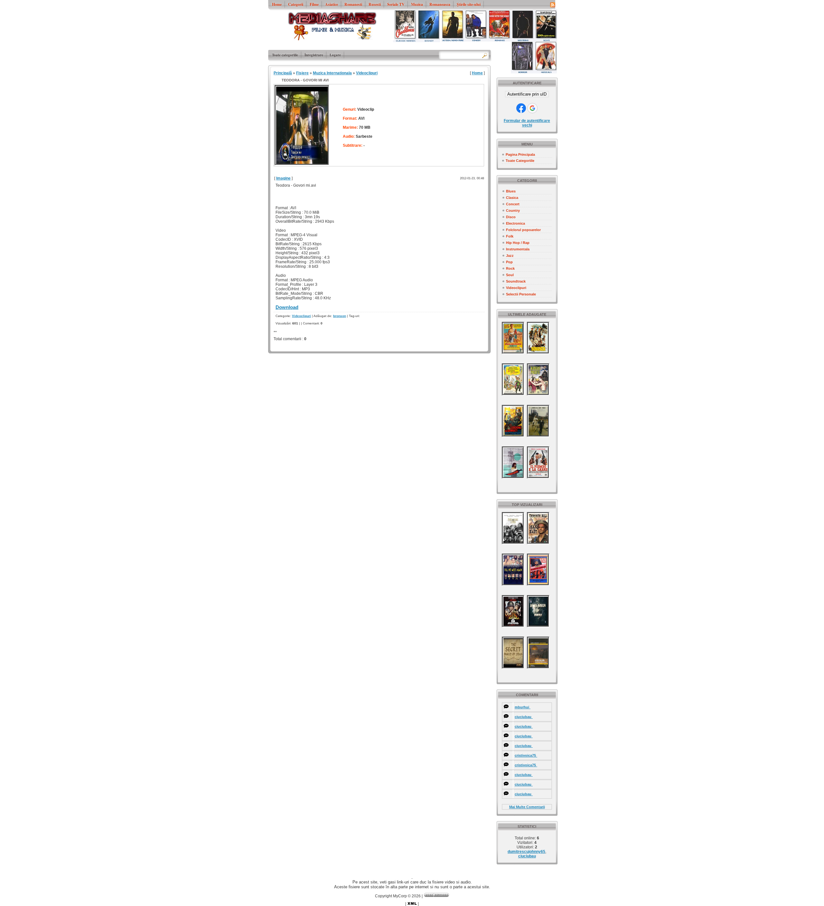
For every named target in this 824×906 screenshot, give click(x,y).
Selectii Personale (521, 294)
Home (477, 73)
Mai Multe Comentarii (527, 807)
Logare (335, 55)
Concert (513, 204)
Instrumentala (517, 249)
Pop (509, 262)
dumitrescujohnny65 (526, 851)
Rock (510, 268)
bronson (339, 316)
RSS (552, 4)
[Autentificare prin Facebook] (521, 108)
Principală (283, 73)
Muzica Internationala (332, 73)
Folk (509, 236)
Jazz (510, 255)
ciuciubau (527, 856)
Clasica (512, 198)
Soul (510, 275)
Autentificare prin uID (527, 94)
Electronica (515, 223)
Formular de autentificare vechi (527, 122)
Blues (511, 191)
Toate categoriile (285, 55)
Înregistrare (313, 55)
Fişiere (302, 73)
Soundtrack (516, 281)
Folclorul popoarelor (523, 230)
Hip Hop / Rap (517, 243)
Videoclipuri (516, 288)
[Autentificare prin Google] (532, 108)
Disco (511, 217)
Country (513, 210)
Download (287, 307)
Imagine (283, 178)
